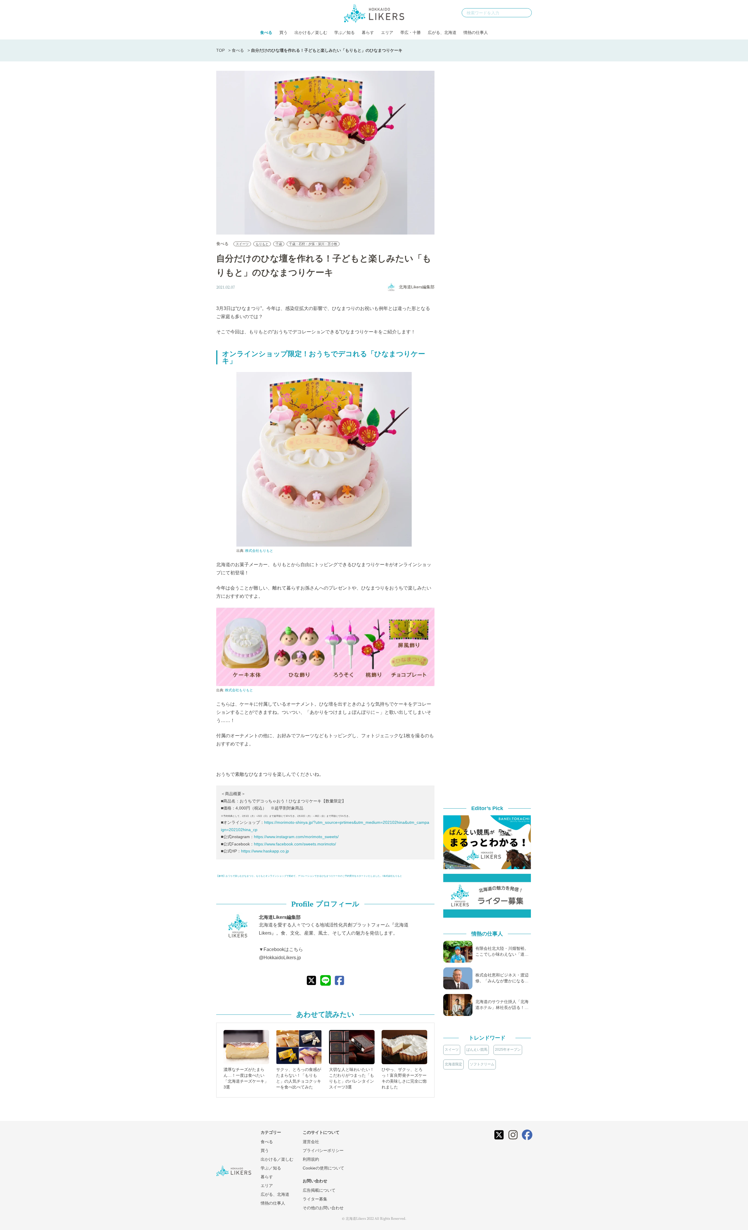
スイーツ (242, 244)
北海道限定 (453, 1064)
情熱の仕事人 (475, 32)
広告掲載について (319, 1190)
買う (283, 32)
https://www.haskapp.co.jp (265, 851)
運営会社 (311, 1141)
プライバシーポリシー (323, 1150)
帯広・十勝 (410, 32)
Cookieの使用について (323, 1168)
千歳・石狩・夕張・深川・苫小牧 (313, 244)
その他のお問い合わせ (323, 1207)
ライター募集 (315, 1199)
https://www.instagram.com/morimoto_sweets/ (296, 836)
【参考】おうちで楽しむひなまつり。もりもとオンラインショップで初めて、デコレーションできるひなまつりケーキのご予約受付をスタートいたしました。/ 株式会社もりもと (309, 876)
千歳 (279, 244)
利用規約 (311, 1159)
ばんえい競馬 (476, 1050)
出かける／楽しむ (311, 32)
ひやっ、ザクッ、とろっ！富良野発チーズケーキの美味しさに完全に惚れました (404, 1078)
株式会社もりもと (259, 551)
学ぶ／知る (344, 32)
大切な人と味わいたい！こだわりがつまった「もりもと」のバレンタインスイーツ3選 (351, 1078)
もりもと (262, 244)
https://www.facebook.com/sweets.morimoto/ (295, 844)
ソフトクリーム (482, 1064)
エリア (387, 32)
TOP (220, 50)
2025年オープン (508, 1050)
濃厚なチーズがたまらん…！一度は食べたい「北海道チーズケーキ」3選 (246, 1078)
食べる (266, 32)
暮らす (368, 32)
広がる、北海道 (442, 32)
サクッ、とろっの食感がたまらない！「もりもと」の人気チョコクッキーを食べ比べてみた (298, 1078)
